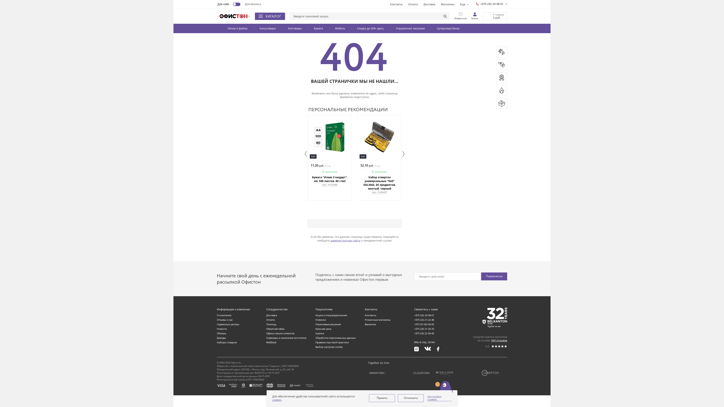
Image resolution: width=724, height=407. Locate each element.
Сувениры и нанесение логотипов (286, 338)
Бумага (318, 28)
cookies (276, 400)
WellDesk (271, 342)
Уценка (319, 333)
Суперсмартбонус (448, 28)
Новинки (320, 319)
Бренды (221, 338)
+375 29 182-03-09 (424, 324)
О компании (224, 315)
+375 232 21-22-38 (424, 319)
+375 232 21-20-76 (424, 328)
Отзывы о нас (225, 319)
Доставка (429, 4)
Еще (463, 4)
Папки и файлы (238, 28)
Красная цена (323, 328)
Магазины (447, 4)
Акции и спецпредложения (331, 315)
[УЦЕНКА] (501, 103)
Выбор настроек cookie (329, 347)
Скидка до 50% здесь (370, 28)
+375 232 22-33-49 (424, 333)
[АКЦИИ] (501, 77)
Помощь (271, 324)
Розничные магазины (377, 319)
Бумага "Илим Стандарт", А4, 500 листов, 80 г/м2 (330, 179)
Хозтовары (295, 28)
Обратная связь (275, 328)
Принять (382, 398)
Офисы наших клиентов (280, 333)
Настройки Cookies (434, 398)
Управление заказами (410, 28)
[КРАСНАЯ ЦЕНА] (501, 64)
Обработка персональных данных (335, 338)
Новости (222, 328)
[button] (306, 154)
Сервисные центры (228, 324)
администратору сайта (345, 240)
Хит (313, 156)
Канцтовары (268, 28)
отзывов (499, 340)
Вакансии (370, 324)
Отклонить (411, 398)
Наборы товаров (227, 342)
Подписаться (494, 276)
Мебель (340, 28)
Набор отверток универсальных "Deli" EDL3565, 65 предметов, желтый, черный (380, 182)
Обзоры (221, 333)
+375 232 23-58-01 (491, 4)
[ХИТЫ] (501, 90)
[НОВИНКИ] (501, 52)
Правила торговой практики (332, 342)
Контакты (396, 4)
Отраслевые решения (328, 324)
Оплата (413, 4)
